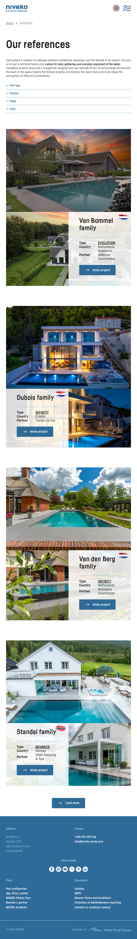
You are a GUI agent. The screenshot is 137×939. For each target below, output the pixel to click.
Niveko (10, 23)
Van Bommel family (96, 224)
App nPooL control (17, 893)
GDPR (78, 893)
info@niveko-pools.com (89, 841)
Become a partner (16, 902)
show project (101, 270)
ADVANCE (42, 747)
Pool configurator (16, 888)
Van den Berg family (97, 563)
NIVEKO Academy (16, 907)
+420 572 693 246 (85, 837)
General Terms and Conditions (93, 898)
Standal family (36, 732)
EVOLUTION (106, 243)
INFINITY (42, 412)
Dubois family (35, 397)
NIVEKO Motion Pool (18, 898)
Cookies (79, 888)
